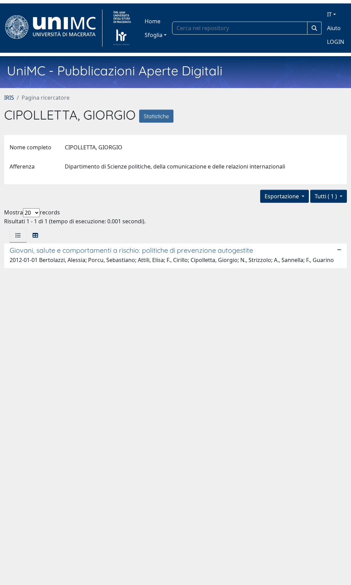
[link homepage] (53, 28)
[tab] (18, 235)
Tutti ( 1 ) (326, 196)
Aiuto (334, 28)
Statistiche (156, 116)
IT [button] (329, 14)
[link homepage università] (122, 28)
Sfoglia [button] (153, 35)
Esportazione (282, 196)
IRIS (9, 97)
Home (152, 21)
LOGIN (335, 42)
